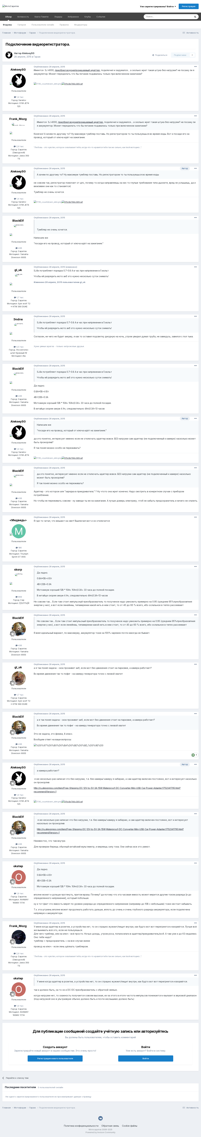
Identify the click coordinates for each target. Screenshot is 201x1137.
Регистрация (188, 6)
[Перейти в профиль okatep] (19, 877)
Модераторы (80, 24)
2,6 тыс (20, 146)
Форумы (7, 24)
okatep (18, 866)
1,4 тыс (20, 97)
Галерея (22, 24)
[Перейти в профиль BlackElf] (19, 232)
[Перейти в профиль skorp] (19, 581)
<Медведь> (18, 520)
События (100, 16)
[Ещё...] (195, 67)
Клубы (87, 16)
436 (20, 248)
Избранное (73, 16)
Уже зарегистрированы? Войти (157, 6)
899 (20, 597)
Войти (146, 1058)
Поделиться (160, 55)
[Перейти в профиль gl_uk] (19, 281)
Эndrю (18, 319)
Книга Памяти (42, 16)
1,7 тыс (20, 297)
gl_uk (18, 270)
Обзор (8, 16)
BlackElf (18, 220)
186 (20, 547)
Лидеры (58, 16)
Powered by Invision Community (100, 1132)
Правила (64, 24)
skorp (18, 569)
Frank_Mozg (18, 119)
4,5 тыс (20, 346)
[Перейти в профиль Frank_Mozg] (19, 130)
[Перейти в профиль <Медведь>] (19, 531)
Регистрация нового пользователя (55, 1058)
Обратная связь (110, 1125)
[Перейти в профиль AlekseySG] (8, 55)
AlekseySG (28, 53)
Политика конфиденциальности (81, 1125)
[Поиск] (195, 16)
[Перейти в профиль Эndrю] (19, 330)
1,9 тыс (20, 893)
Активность (23, 16)
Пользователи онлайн (43, 24)
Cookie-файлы (129, 1125)
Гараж (37, 56)
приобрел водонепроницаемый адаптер (77, 70)
